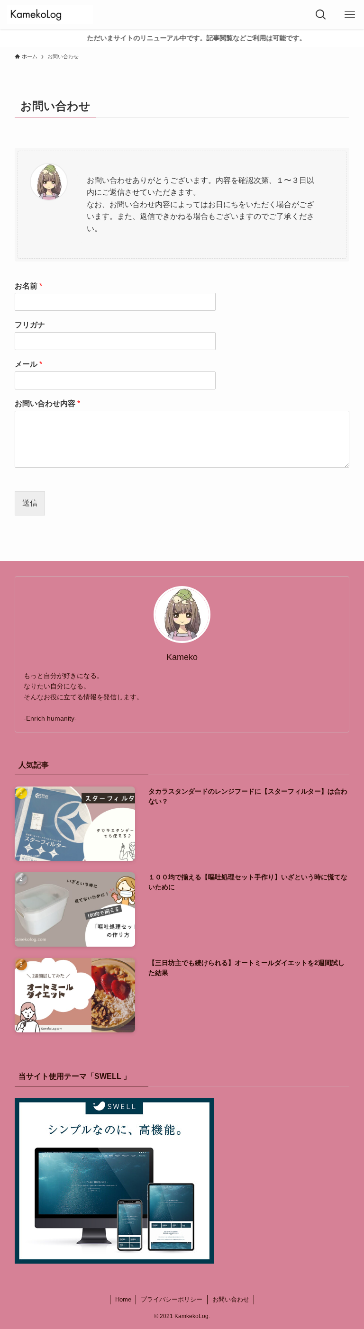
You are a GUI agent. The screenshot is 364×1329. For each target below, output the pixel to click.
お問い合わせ (230, 1299)
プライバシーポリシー (171, 1299)
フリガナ (30, 325)
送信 (29, 503)
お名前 (28, 286)
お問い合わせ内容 (47, 403)
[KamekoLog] (50, 14)
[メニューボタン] (349, 14)
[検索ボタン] (320, 14)
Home (123, 1299)
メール (28, 364)
